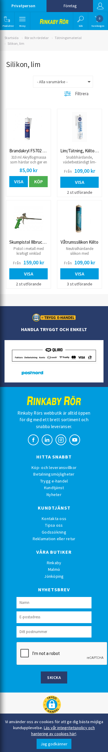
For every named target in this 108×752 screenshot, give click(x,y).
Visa (18, 181)
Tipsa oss (54, 525)
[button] (7, 21)
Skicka (54, 677)
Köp (38, 181)
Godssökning (54, 532)
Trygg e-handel (54, 481)
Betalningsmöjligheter (53, 474)
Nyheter (54, 494)
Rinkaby (54, 562)
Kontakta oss (54, 518)
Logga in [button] (100, 6)
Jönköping (54, 576)
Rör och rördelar (37, 37)
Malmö (54, 569)
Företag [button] (70, 5)
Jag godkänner (54, 744)
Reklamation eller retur (54, 538)
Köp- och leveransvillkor (54, 467)
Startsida (11, 37)
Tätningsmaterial (68, 37)
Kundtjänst (54, 487)
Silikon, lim (16, 43)
